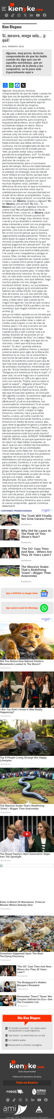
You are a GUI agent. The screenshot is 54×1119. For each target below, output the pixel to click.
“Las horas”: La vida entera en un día (26, 1035)
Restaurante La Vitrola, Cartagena (25, 1045)
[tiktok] (12, 16)
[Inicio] (26, 8)
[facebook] (44, 16)
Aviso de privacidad (27, 1071)
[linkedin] (31, 16)
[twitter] (25, 16)
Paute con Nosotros (27, 1082)
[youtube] (38, 16)
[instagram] (18, 16)
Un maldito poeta (17, 1040)
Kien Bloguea (11, 27)
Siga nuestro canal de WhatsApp (22, 607)
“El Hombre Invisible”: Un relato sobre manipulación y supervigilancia (27, 1029)
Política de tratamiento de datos (27, 1076)
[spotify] (6, 16)
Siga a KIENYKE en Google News (22, 593)
